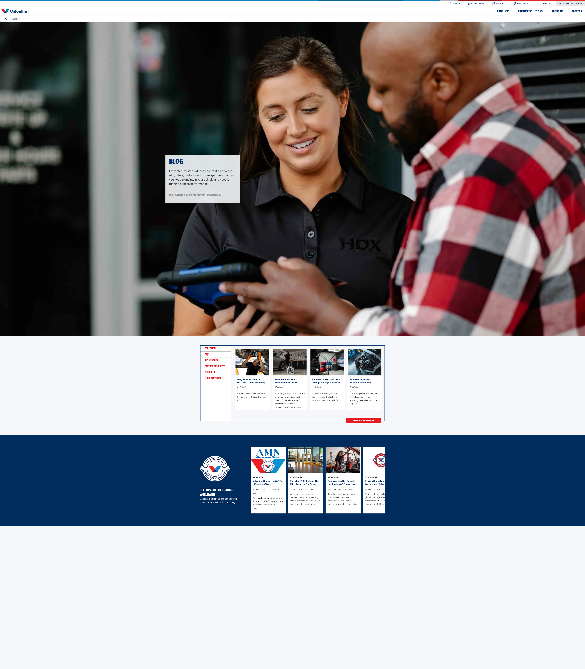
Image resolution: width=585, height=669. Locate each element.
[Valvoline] (15, 11)
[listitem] (455, 3)
